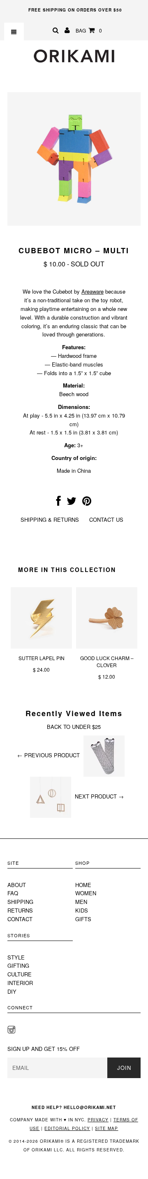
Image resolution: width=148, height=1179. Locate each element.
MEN (81, 902)
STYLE (16, 957)
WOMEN (85, 893)
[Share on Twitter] (71, 503)
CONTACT (19, 919)
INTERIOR (20, 983)
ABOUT (16, 885)
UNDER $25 (86, 727)
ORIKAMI (42, 1150)
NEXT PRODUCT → (99, 796)
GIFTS (83, 919)
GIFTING (18, 965)
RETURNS (20, 910)
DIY (11, 991)
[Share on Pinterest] (86, 503)
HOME (83, 885)
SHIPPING (20, 902)
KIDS (81, 910)
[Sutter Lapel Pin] (41, 646)
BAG (89, 30)
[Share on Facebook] (58, 503)
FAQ (12, 893)
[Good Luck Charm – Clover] (106, 646)
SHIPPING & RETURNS (50, 519)
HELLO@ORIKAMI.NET (90, 1107)
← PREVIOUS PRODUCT (48, 755)
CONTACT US (106, 519)
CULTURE (19, 974)
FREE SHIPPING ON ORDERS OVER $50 (75, 10)
